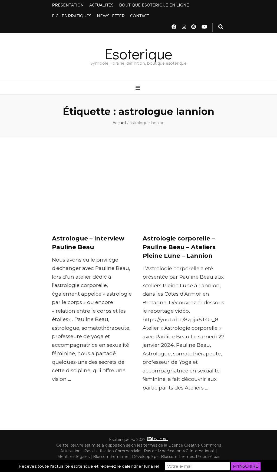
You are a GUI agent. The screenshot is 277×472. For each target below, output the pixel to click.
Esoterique (138, 53)
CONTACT (139, 16)
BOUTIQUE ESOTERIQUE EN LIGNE (154, 5)
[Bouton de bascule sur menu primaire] (138, 88)
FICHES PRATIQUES (71, 16)
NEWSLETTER (111, 16)
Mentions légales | (75, 456)
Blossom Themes (177, 456)
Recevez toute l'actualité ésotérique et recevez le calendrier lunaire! (89, 466)
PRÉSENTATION (68, 5)
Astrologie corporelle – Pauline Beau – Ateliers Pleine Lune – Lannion (179, 247)
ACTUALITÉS (101, 5)
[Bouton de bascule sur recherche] (220, 27)
